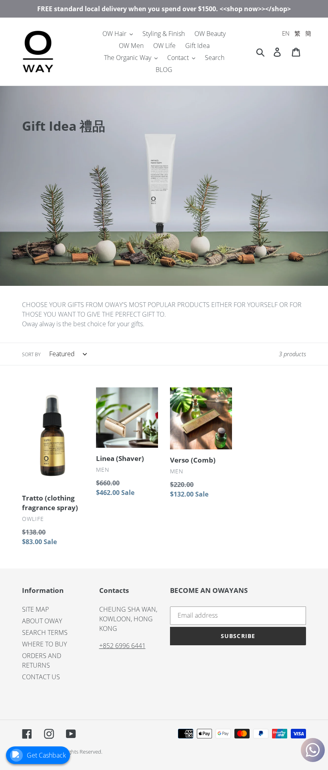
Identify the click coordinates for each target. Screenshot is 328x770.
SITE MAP (35, 609)
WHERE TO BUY (44, 644)
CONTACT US (41, 676)
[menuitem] (286, 33)
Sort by (31, 354)
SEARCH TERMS (45, 632)
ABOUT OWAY (42, 620)
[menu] (297, 33)
